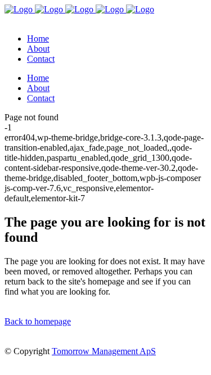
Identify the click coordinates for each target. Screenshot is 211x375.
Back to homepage (38, 321)
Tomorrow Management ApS (104, 351)
